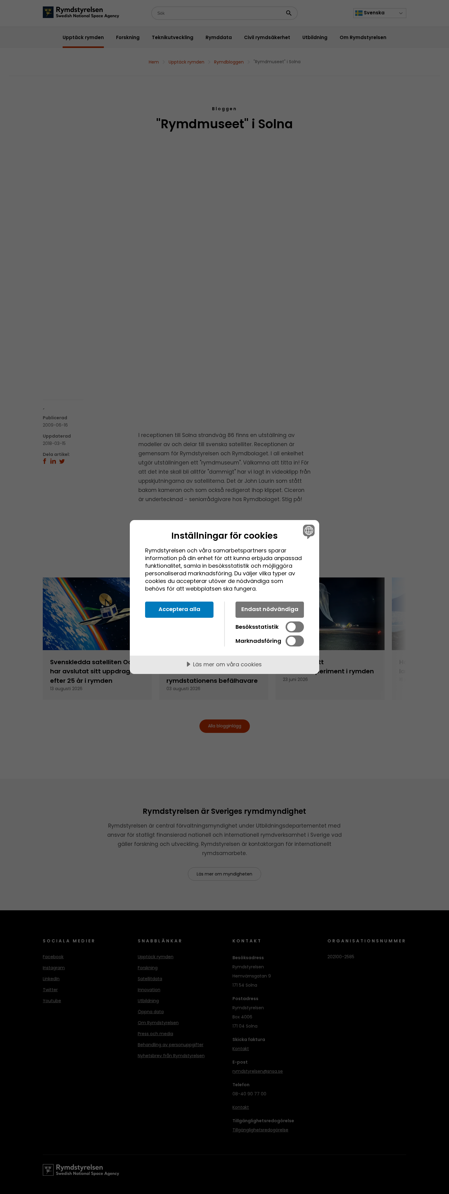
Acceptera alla (179, 609)
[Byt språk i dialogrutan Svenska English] (307, 531)
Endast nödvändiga (269, 609)
